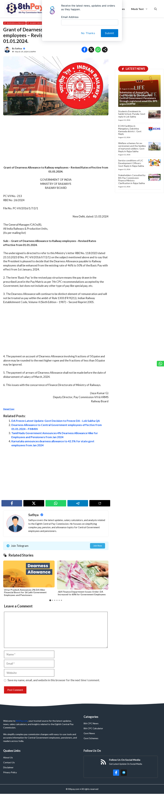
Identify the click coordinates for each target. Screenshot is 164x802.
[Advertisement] (55, 141)
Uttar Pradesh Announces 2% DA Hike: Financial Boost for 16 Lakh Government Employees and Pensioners (25, 592)
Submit (109, 33)
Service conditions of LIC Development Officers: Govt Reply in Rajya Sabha (131, 163)
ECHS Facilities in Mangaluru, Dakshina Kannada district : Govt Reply (129, 129)
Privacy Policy (10, 772)
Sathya (18, 48)
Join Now (97, 545)
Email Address (69, 17)
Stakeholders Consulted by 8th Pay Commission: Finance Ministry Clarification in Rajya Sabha (131, 179)
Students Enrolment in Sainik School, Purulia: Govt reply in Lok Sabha (131, 114)
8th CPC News (91, 723)
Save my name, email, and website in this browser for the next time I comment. (54, 680)
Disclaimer (8, 767)
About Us (8, 757)
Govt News (89, 733)
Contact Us (9, 762)
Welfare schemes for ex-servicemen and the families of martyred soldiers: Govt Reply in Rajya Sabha (132, 147)
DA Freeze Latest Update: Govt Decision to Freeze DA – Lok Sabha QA (55, 420)
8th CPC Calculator (93, 728)
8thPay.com (22, 720)
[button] (50, 600)
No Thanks (88, 33)
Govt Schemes (91, 738)
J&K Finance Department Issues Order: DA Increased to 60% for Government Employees (82, 593)
